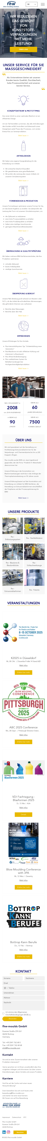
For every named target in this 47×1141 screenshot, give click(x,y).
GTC (24, 1117)
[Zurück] (3, 33)
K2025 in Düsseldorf (23, 658)
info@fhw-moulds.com (11, 1048)
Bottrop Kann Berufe (23, 942)
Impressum (6, 1117)
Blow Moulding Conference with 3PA (23, 871)
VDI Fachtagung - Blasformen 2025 (23, 798)
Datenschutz (16, 1117)
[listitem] (12, 530)
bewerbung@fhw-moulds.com (13, 1093)
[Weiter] (44, 33)
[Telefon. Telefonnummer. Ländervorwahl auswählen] (6, 988)
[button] (40, 395)
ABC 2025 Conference (23, 727)
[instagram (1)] (8, 1132)
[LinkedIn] (4, 1132)
